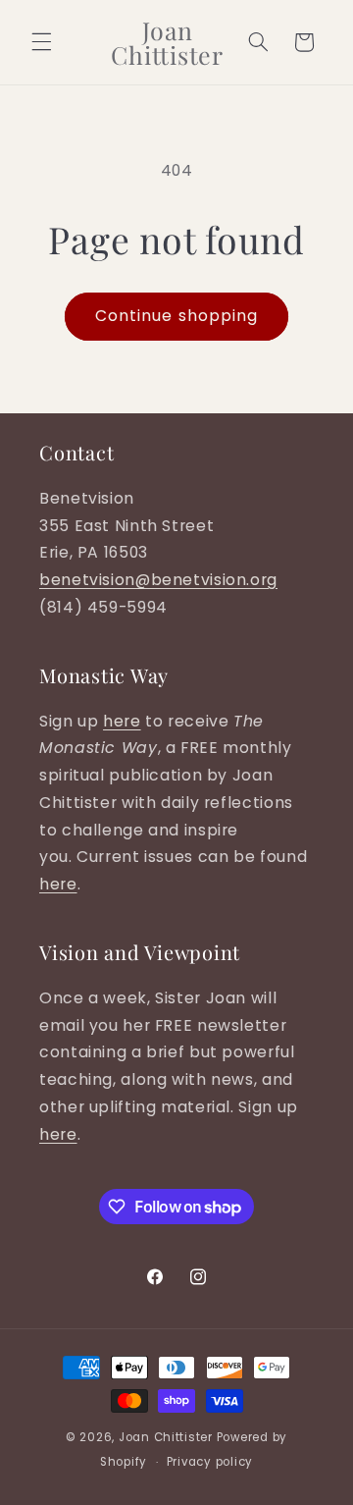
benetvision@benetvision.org (158, 579)
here (122, 721)
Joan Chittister (166, 1437)
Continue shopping (176, 315)
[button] (41, 42)
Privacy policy (210, 1462)
